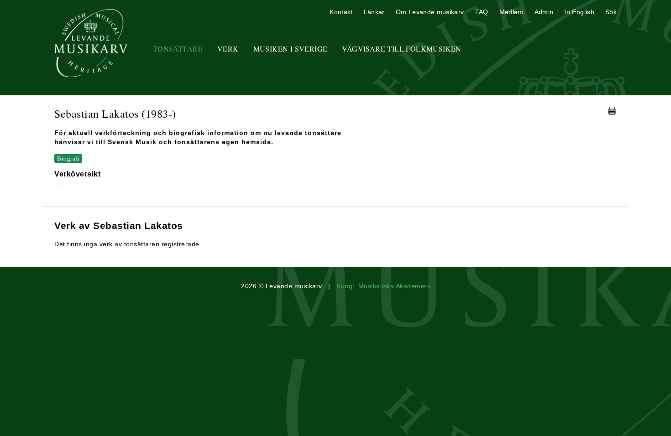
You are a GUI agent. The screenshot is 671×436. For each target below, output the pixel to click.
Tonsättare (178, 48)
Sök (611, 12)
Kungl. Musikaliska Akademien (383, 286)
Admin (544, 12)
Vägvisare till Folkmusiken (401, 48)
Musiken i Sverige (290, 48)
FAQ (481, 12)
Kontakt (341, 12)
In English (579, 12)
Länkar (374, 12)
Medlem (511, 12)
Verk (228, 48)
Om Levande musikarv (430, 12)
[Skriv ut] (612, 110)
